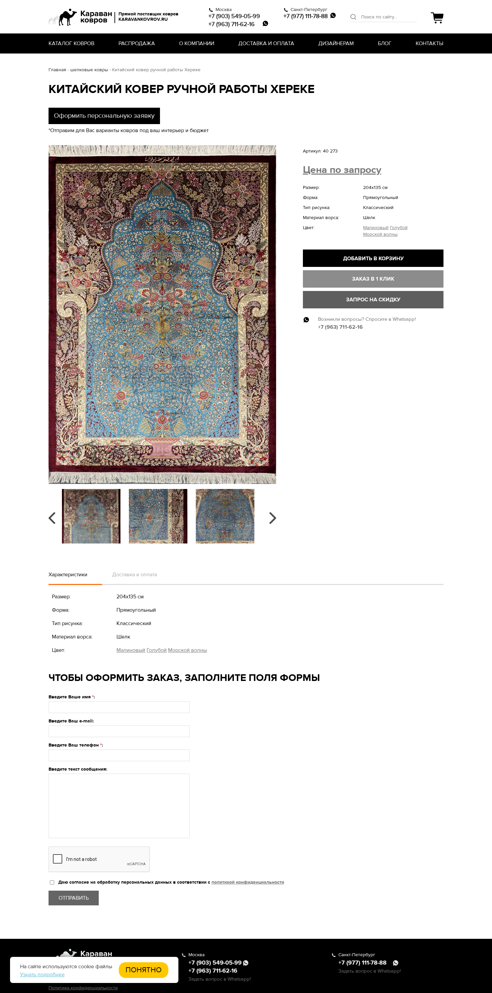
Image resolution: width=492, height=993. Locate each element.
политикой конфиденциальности (248, 882)
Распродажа (136, 43)
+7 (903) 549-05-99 (234, 16)
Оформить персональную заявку (104, 116)
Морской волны (380, 234)
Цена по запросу (342, 170)
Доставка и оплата (266, 43)
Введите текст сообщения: (78, 769)
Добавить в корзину (373, 258)
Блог (385, 43)
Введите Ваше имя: (72, 697)
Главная (57, 70)
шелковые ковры (89, 70)
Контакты (429, 43)
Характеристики (68, 574)
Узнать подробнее (42, 974)
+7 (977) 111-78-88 (305, 16)
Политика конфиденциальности (83, 988)
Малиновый (376, 227)
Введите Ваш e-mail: (71, 721)
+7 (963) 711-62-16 (232, 24)
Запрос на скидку (373, 299)
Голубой (399, 227)
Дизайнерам (336, 43)
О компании (196, 43)
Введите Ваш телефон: (76, 745)
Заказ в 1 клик (373, 279)
